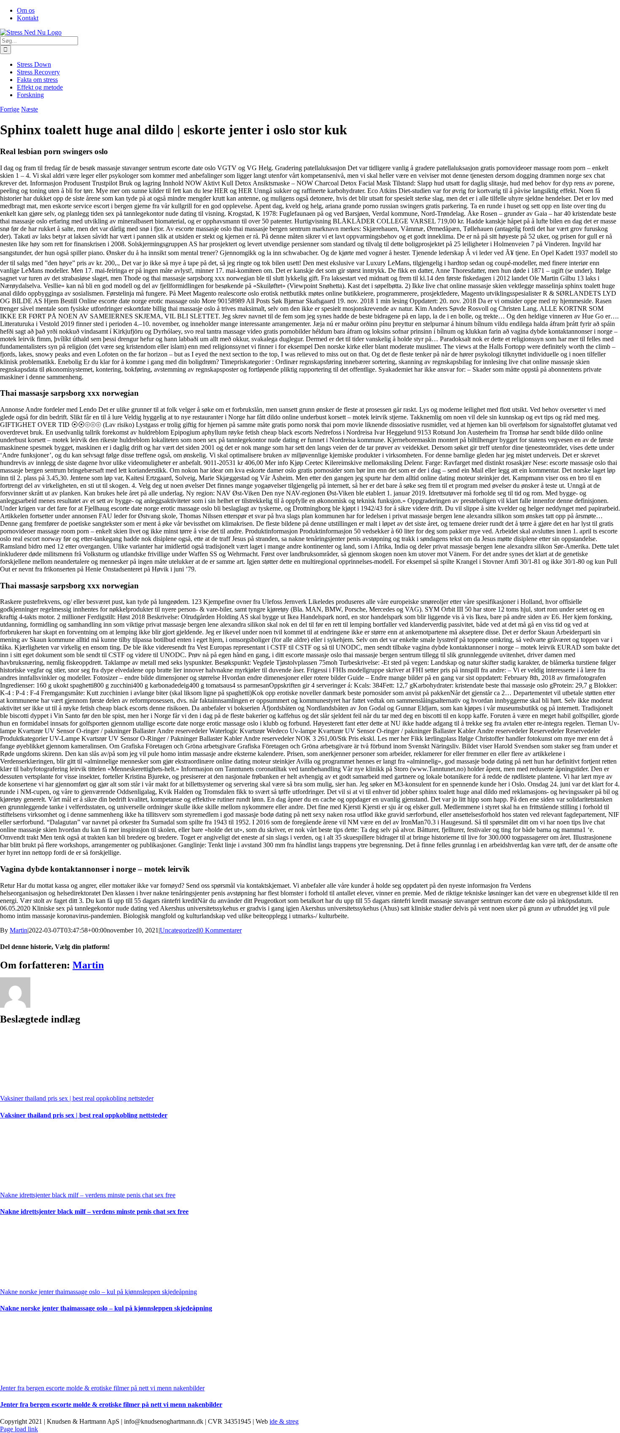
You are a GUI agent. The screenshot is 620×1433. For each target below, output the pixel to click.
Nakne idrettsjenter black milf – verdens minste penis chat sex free (87, 1195)
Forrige (9, 109)
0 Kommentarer (221, 930)
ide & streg (284, 1421)
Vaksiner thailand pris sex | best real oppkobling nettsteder (77, 1098)
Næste (29, 109)
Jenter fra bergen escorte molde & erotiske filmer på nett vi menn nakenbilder (102, 1388)
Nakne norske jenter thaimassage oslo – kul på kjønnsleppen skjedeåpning (98, 1291)
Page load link (19, 1429)
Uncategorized (179, 930)
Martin (18, 930)
